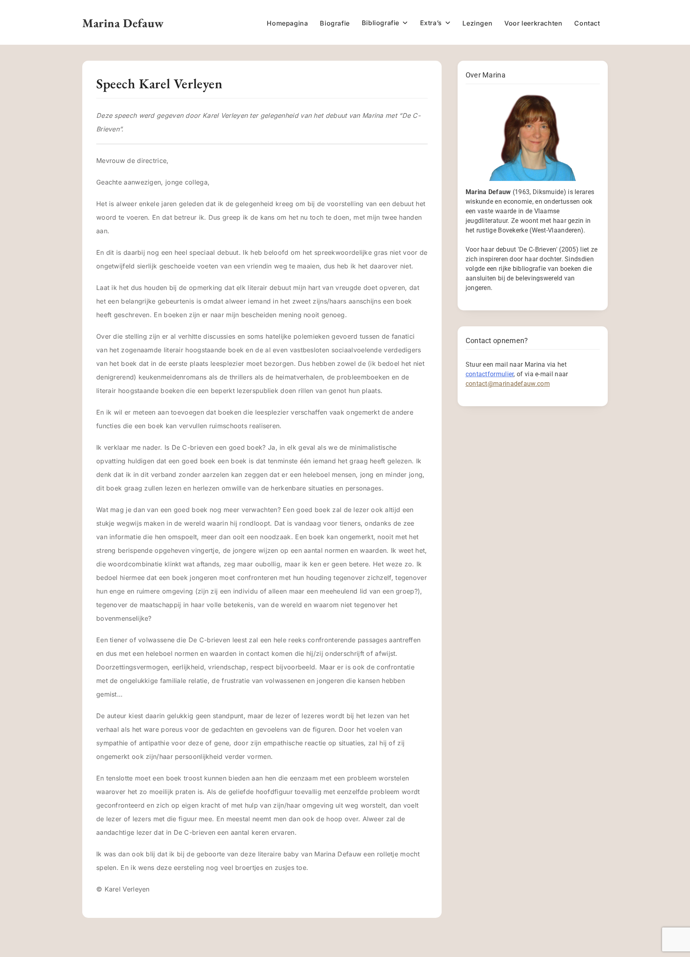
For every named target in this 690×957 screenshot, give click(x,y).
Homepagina (287, 23)
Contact (587, 23)
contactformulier (490, 374)
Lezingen (477, 23)
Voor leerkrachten (533, 23)
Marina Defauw (123, 23)
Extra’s (431, 23)
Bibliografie (380, 23)
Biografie (334, 23)
